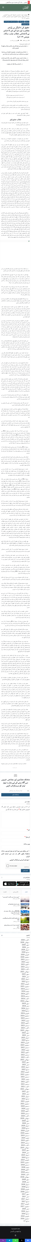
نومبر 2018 (25, 1167)
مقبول (26, 892)
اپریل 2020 (25, 1126)
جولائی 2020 (24, 1118)
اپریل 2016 (25, 1211)
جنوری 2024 (25, 1016)
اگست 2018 (25, 1175)
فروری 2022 (25, 1072)
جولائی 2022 (24, 1060)
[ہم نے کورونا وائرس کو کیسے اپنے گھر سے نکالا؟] (25, 920)
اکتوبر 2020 (25, 1111)
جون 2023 (25, 1033)
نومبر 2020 (25, 1109)
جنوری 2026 (25, 957)
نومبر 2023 (25, 1021)
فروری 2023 (25, 1043)
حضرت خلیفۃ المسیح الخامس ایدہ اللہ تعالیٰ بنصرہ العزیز (16, 16)
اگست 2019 (25, 1145)
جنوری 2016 (25, 1219)
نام (28, 830)
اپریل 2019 (25, 1155)
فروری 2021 (25, 1101)
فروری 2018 (25, 1189)
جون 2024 (25, 1004)
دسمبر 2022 (25, 1048)
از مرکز (27, 22)
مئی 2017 (25, 1197)
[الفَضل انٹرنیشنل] (25, 7)
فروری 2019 (25, 1160)
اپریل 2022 (25, 1067)
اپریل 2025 (25, 979)
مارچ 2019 (25, 1158)
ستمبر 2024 (25, 996)
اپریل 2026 (25, 950)
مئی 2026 (25, 947)
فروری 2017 (25, 1204)
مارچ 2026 (25, 952)
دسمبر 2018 (25, 1165)
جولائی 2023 (24, 1030)
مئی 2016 (25, 1209)
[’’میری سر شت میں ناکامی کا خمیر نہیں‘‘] (25, 899)
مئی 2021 (25, 1094)
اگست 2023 (25, 1028)
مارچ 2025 (25, 982)
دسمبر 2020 (25, 1106)
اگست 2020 (25, 1116)
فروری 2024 (25, 1013)
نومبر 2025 (25, 962)
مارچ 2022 (25, 1070)
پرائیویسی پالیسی (15, 1231)
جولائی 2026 (24, 942)
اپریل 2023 (25, 1038)
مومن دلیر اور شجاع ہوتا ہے (13, 904)
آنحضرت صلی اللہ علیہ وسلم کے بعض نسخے (11, 926)
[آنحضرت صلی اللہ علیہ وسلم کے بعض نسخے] (25, 927)
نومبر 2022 (25, 1050)
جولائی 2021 (24, 1089)
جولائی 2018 (24, 1177)
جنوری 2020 (25, 1133)
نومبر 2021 (25, 1079)
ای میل (27, 837)
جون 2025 (25, 974)
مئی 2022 (25, 1065)
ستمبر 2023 (25, 1026)
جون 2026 (25, 945)
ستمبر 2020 (25, 1114)
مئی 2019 (25, 1153)
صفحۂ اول (24, 15)
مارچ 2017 (25, 1201)
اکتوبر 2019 (25, 1140)
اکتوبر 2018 (25, 1170)
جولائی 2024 (24, 1001)
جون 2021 (25, 1092)
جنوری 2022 (25, 1074)
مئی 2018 (25, 1182)
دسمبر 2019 (25, 1136)
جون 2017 (25, 1194)
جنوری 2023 (25, 1045)
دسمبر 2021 (25, 1077)
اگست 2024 (25, 999)
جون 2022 (25, 1062)
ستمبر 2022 (25, 1055)
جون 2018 (25, 1179)
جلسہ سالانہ (21, 22)
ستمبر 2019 (25, 1143)
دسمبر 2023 (25, 1018)
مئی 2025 (25, 977)
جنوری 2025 (25, 986)
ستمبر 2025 (25, 967)
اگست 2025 (25, 969)
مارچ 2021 (25, 1099)
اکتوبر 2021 (25, 1082)
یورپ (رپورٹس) (25, 24)
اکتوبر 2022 (25, 1052)
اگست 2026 (25, 940)
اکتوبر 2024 (25, 994)
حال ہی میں (15, 892)
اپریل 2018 (25, 1184)
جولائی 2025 (24, 972)
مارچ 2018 (25, 1187)
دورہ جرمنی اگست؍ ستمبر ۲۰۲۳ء (11, 22)
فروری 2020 (25, 1131)
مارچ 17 (26, 1221)
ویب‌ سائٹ (27, 844)
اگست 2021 (25, 1087)
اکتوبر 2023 (25, 1023)
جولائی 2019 (24, 1148)
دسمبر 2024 (25, 989)
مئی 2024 (25, 1006)
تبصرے (5, 892)
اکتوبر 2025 (25, 964)
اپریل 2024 (25, 1008)
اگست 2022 (25, 1057)
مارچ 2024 (25, 1011)
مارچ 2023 (25, 1040)
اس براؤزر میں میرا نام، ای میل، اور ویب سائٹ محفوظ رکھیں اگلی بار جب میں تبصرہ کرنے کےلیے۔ (15, 854)
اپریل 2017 (25, 1199)
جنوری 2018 (25, 1192)
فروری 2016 (25, 1216)
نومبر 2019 (25, 1138)
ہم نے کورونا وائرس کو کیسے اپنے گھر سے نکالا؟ (11, 919)
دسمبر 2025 (25, 960)
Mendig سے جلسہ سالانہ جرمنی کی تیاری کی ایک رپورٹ (11, 912)
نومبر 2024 (25, 991)
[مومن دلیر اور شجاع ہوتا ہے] (25, 906)
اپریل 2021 (25, 1096)
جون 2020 (25, 1121)
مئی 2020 (25, 1123)
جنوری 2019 (25, 1162)
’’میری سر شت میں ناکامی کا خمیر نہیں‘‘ (10, 897)
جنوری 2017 (25, 1206)
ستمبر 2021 (25, 1084)
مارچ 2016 (25, 1214)
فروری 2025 (25, 984)
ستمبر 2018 (25, 1172)
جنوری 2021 (25, 1104)
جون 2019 (25, 1150)
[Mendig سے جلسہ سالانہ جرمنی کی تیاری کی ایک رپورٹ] (25, 913)
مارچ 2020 (25, 1128)
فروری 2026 (25, 955)
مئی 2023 (25, 1035)
